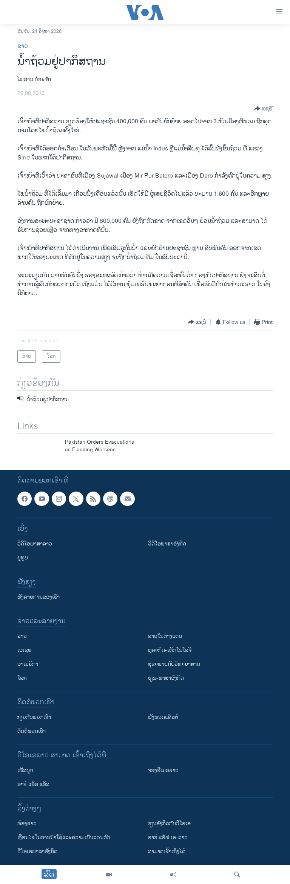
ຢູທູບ (22, 558)
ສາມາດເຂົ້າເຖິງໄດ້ (166, 851)
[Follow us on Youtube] (41, 499)
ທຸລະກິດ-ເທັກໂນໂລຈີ (169, 650)
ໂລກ (22, 678)
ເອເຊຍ (24, 650)
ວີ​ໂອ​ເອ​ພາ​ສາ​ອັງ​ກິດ (37, 851)
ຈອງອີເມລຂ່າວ (163, 770)
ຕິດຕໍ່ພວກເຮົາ (31, 731)
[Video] (109, 874)
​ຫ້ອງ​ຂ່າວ (27, 823)
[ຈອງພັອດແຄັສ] (127, 499)
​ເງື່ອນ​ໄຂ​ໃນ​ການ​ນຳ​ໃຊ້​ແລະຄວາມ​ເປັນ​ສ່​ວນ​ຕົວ (63, 837)
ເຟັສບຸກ (25, 770)
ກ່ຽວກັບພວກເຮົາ (34, 717)
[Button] (263, 108)
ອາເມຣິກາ (27, 664)
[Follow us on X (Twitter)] (76, 499)
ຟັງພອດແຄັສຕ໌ (163, 717)
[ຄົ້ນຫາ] (237, 874)
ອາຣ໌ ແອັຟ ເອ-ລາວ (168, 837)
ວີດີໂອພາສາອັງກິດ (167, 544)
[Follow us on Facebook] (24, 499)
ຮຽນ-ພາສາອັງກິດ (166, 678)
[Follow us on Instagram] (59, 499)
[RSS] (93, 499)
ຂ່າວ (22, 46)
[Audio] (173, 874)
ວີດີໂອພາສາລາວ (34, 544)
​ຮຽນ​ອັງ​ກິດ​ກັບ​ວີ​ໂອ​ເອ (169, 823)
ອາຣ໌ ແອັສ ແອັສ (33, 784)
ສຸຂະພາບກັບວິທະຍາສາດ (174, 664)
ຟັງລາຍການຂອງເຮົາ (38, 597)
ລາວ (22, 636)
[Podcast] (110, 499)
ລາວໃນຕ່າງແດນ (165, 636)
